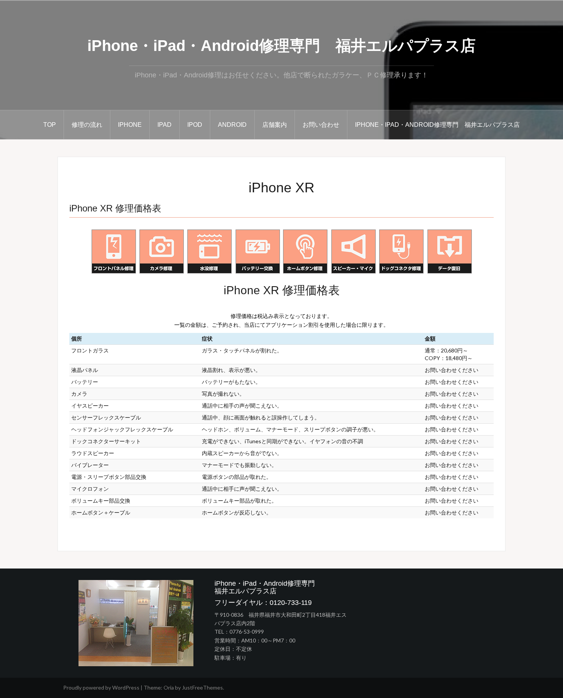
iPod (194, 124)
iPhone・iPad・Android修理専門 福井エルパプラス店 (281, 45)
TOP (49, 124)
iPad (164, 124)
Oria (169, 687)
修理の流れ (87, 124)
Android (232, 124)
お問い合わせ (321, 124)
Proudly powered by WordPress (101, 687)
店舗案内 (274, 124)
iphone (130, 124)
